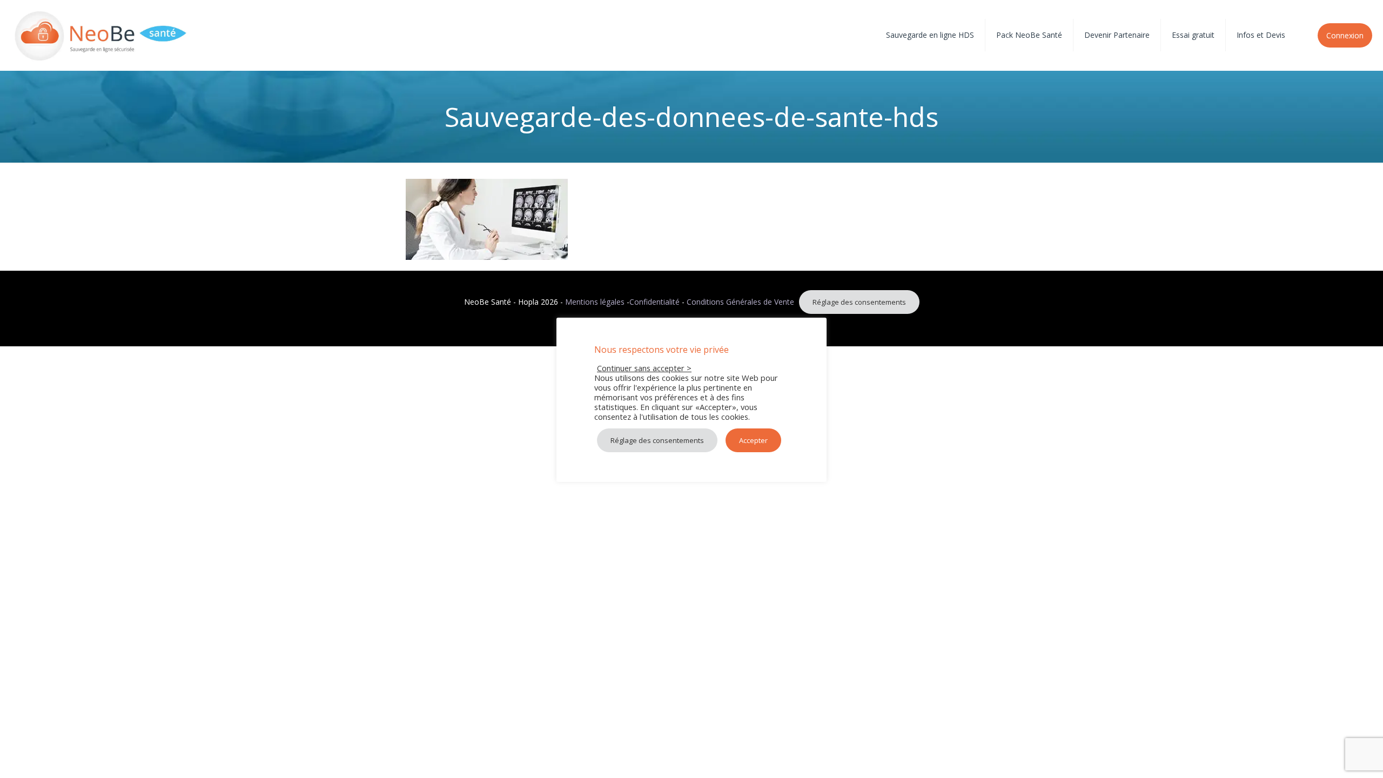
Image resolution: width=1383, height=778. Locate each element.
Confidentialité (654, 302)
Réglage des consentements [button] (859, 302)
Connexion (1345, 35)
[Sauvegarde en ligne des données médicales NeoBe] (101, 35)
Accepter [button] (753, 440)
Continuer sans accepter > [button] (644, 368)
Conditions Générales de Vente (740, 302)
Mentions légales (595, 302)
